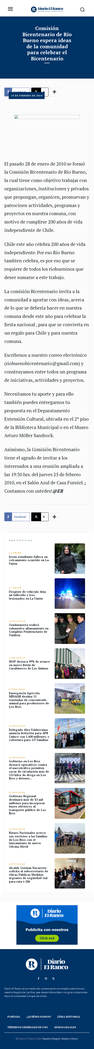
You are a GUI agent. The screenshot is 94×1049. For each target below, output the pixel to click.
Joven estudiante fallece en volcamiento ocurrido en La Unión (29, 560)
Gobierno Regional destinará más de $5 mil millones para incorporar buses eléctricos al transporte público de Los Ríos (27, 804)
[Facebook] (38, 978)
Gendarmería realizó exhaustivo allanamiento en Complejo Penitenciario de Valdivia (29, 630)
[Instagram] (46, 978)
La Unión (15, 553)
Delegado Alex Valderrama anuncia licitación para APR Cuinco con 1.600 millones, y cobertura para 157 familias (29, 735)
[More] (54, 516)
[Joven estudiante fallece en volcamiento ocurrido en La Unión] (70, 558)
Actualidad (17, 621)
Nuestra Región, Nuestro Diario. (60, 1038)
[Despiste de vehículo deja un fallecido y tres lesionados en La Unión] (70, 593)
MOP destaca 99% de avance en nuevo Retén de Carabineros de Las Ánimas (29, 665)
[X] (53, 978)
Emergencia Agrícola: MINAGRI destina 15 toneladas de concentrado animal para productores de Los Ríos (29, 700)
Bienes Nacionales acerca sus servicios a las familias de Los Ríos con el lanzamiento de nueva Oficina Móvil (28, 839)
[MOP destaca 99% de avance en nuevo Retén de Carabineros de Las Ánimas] (70, 663)
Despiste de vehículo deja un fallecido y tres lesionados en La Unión (27, 595)
